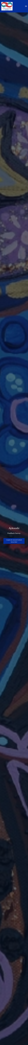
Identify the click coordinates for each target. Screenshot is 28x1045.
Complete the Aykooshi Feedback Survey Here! (14, 541)
